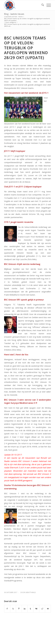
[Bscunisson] (22, 5)
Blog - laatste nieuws (14, 14)
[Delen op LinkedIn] (25, 608)
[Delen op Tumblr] (30, 608)
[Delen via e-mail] (48, 608)
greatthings (30, 592)
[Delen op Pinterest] (19, 608)
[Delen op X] (13, 608)
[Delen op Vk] (36, 608)
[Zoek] (41, 5)
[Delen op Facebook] (7, 608)
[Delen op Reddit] (42, 608)
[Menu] (47, 5)
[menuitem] (41, 5)
